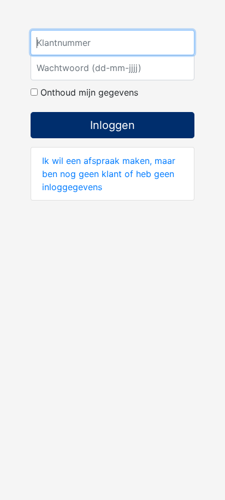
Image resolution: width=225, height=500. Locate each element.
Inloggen (112, 125)
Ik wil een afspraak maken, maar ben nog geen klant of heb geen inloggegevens (108, 173)
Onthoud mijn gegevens (88, 92)
